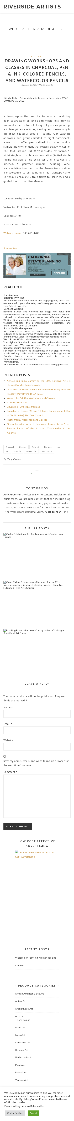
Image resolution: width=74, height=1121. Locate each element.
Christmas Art (22, 1042)
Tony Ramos (14, 459)
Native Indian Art (24, 1057)
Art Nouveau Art (24, 1008)
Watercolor (31, 451)
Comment (10, 771)
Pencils (17, 451)
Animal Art (21, 1001)
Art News (37, 56)
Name (8, 707)
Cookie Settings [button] (15, 1113)
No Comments (45, 85)
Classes (22, 447)
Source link (10, 248)
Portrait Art (21, 1072)
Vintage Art (21, 1079)
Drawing (48, 447)
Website (8, 233)
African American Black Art (29, 993)
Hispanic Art (21, 1049)
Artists (19, 1016)
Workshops (47, 451)
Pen (7, 451)
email (18, 233)
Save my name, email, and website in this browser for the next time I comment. (36, 763)
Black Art (20, 1034)
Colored (35, 447)
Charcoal (10, 447)
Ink (58, 447)
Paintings (20, 1064)
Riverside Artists (32, 6)
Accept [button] (33, 1113)
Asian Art (20, 1027)
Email (7, 723)
